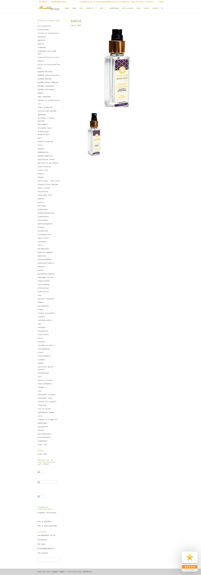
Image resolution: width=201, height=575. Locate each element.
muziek (40, 270)
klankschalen (43, 217)
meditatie (42, 256)
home (67, 8)
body (39, 68)
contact (155, 8)
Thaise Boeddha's (45, 384)
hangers (41, 177)
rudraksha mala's (45, 320)
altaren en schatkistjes (48, 33)
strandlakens (43, 373)
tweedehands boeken (46, 412)
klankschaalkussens (46, 213)
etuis (40, 145)
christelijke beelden (47, 111)
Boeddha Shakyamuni (46, 86)
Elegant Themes (58, 572)
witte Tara (42, 444)
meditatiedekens (45, 259)
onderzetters (43, 292)
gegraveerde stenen (46, 159)
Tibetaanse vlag (45, 398)
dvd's (40, 138)
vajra (40, 416)
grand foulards (44, 166)
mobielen (41, 267)
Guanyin (41, 174)
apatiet (41, 44)
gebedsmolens (43, 152)
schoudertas (43, 331)
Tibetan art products (47, 402)
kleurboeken (43, 220)
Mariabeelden (43, 249)
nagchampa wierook (46, 277)
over (102, 8)
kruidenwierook (44, 234)
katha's (41, 202)
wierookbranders (45, 434)
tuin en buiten (44, 409)
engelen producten (46, 141)
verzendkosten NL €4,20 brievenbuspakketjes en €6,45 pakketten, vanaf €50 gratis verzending (116, 2)
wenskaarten (43, 427)
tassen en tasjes (45, 380)
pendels (41, 302)
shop (74, 8)
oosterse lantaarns (46, 299)
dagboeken (42, 114)
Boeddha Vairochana (46, 89)
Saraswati (42, 327)
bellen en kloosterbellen (49, 64)
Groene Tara (43, 170)
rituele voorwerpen (46, 313)
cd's (39, 104)
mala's (40, 245)
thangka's (42, 387)
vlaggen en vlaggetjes (47, 419)
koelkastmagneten (45, 224)
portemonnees (43, 306)
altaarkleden (43, 30)
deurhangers (43, 124)
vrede (146, 8)
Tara (39, 377)
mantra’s (90, 8)
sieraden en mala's (46, 345)
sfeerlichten (43, 334)
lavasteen (42, 242)
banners (41, 61)
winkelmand (114, 8)
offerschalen (43, 288)
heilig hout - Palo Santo (49, 181)
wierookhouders (44, 437)
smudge (40, 363)
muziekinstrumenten (46, 274)
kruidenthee (43, 231)
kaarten (41, 199)
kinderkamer (43, 209)
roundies (41, 317)
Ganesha (41, 149)
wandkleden (42, 423)
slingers (41, 360)
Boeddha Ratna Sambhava (48, 82)
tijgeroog (42, 405)
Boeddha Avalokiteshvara (48, 75)
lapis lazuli (43, 238)
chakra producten (45, 107)
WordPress (87, 572)
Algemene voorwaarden (47, 513)
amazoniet (42, 37)
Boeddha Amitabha (45, 72)
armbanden (42, 47)
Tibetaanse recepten (46, 394)
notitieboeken (44, 284)
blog (139, 8)
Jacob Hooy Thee (45, 195)
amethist (41, 40)
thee (39, 391)
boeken (40, 93)
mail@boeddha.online (46, 535)
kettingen (42, 206)
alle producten (44, 26)
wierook (41, 430)
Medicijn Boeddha (45, 252)
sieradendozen (44, 349)
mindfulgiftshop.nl (46, 263)
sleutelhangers (44, 356)
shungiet (41, 342)
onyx (39, 295)
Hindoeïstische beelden (48, 184)
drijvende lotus (45, 128)
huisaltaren (43, 191)
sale (81, 8)
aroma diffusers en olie (48, 57)
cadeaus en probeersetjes (49, 100)
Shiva (40, 338)
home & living (44, 188)
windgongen (42, 441)
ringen (40, 309)
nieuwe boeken (44, 281)
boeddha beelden (45, 79)
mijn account (127, 8)
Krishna (41, 227)
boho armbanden (44, 97)
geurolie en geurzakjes (48, 163)
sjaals (40, 352)
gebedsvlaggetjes (45, 156)
